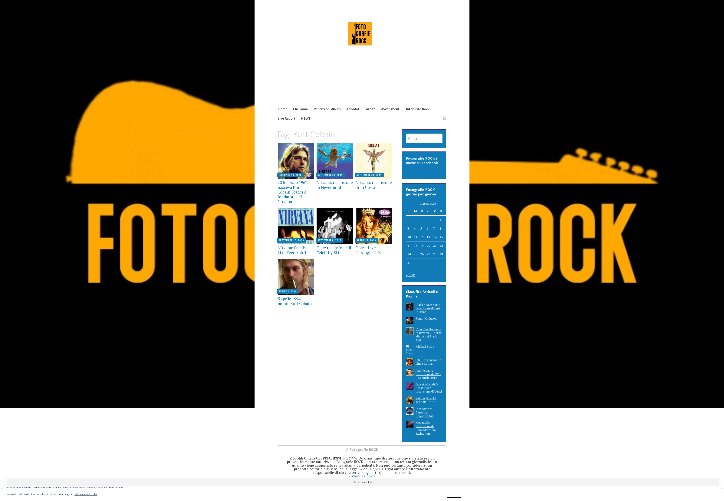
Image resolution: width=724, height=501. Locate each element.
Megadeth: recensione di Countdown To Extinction (426, 428)
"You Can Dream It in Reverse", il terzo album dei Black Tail (429, 334)
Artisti (371, 109)
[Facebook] (444, 119)
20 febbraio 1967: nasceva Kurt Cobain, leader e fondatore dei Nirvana (293, 192)
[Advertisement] (362, 81)
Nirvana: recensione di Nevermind (335, 185)
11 (415, 237)
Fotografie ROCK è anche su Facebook (422, 160)
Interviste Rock (417, 109)
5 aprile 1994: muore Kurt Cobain (295, 301)
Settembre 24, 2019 (330, 175)
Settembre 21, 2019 (369, 175)
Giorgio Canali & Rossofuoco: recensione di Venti (429, 387)
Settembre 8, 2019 (329, 240)
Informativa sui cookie (85, 494)
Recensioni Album (327, 109)
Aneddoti (353, 109)
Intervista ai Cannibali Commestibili (424, 412)
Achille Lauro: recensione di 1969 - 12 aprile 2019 (428, 374)
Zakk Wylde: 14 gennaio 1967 (426, 400)
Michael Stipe (425, 346)
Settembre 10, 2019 (291, 240)
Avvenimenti (390, 109)
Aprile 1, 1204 (288, 291)
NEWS (306, 118)
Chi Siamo (300, 109)
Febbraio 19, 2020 (290, 175)
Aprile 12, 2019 (366, 240)
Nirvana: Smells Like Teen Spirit (292, 250)
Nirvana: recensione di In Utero (374, 185)
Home (282, 109)
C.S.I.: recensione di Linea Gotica (429, 362)
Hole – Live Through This (368, 250)
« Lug (410, 274)
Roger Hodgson (426, 318)
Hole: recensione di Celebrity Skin (334, 250)
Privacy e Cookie (362, 476)
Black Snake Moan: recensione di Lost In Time (428, 308)
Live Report (286, 118)
